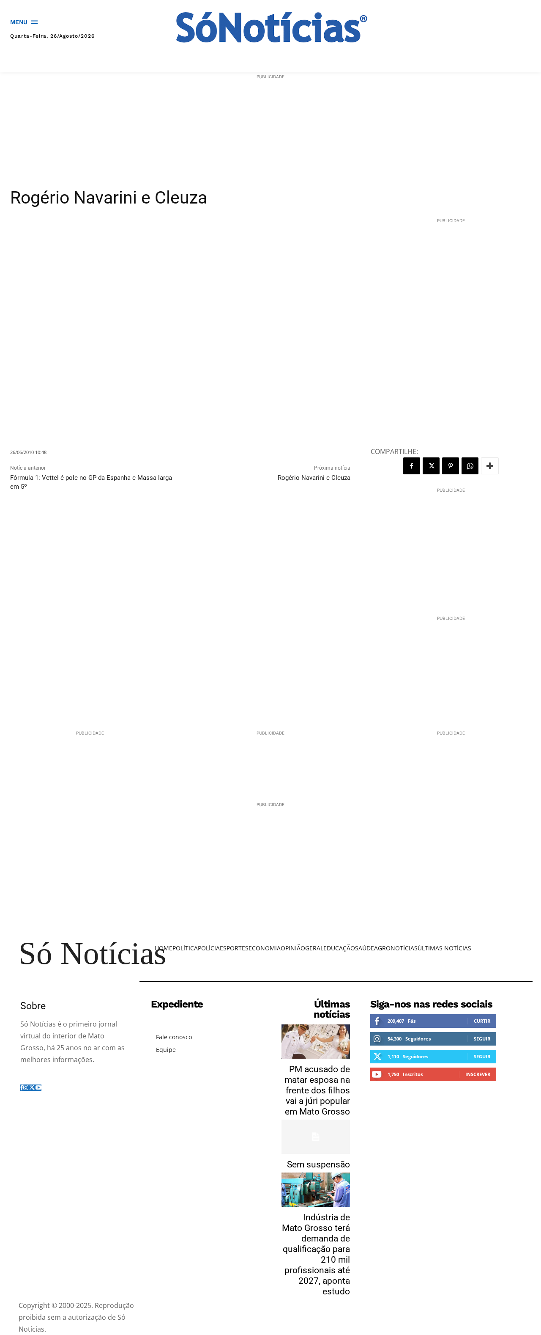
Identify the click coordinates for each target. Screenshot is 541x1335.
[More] (490, 465)
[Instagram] (25, 1088)
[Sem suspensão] (315, 1137)
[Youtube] (38, 1088)
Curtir (482, 1021)
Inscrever (477, 1074)
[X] (431, 465)
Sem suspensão (318, 1164)
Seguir (482, 1038)
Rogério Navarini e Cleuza (314, 478)
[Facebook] (411, 465)
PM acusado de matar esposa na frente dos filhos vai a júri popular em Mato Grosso (317, 1090)
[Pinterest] (450, 465)
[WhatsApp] (470, 465)
